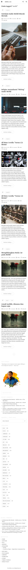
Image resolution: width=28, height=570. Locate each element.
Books (4, 431)
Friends (5, 456)
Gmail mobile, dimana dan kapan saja (12, 305)
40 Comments (14, 147)
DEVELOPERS (5, 546)
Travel (4, 498)
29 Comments (14, 200)
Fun (3, 458)
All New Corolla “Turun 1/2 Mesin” (12, 197)
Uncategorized (6, 500)
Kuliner (5, 470)
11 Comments (13, 18)
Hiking (4, 467)
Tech (12, 300)
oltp (4, 481)
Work (4, 506)
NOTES (4, 547)
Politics (5, 492)
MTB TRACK (4, 551)
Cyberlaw (5, 436)
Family (4, 453)
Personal (5, 486)
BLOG (3, 542)
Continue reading (7, 79)
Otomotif (8, 10)
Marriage (5, 472)
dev (3, 442)
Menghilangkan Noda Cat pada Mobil (11, 253)
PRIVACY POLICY (5, 561)
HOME (3, 539)
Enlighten (5, 447)
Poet (4, 489)
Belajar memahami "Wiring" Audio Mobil (13, 90)
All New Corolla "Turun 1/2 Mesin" (12, 143)
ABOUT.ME (4, 540)
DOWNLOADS (5, 556)
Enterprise (5, 450)
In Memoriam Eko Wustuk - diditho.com (12, 399)
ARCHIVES (4, 544)
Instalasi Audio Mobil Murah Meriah (13, 15)
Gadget (7, 300)
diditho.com (8, 1)
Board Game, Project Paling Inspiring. (14, 403)
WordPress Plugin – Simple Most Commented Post (14, 549)
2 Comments (12, 257)
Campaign (5, 433)
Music (4, 478)
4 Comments (12, 94)
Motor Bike (5, 475)
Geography (5, 464)
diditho (19, 18)
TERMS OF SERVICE (6, 560)
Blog (4, 428)
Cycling (5, 439)
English (5, 445)
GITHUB (4, 558)
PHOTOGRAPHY (5, 553)
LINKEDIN (4, 554)
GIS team (24, 526)
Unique (4, 503)
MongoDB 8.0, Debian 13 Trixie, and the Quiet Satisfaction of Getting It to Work (14, 409)
